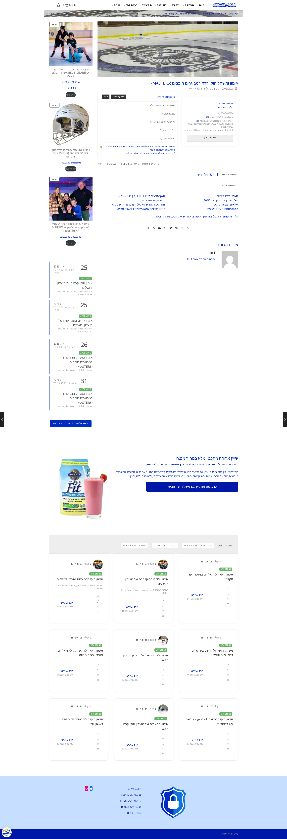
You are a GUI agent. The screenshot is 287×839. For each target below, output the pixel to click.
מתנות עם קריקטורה (130, 794)
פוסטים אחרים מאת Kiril (201, 259)
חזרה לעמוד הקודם (58, 13)
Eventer (222, 13)
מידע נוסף (71, 94)
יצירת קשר (131, 4)
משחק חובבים (119, 96)
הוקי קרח (161, 4)
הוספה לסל (70, 168)
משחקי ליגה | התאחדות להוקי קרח (70, 423)
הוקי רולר (147, 4)
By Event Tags (166, 545)
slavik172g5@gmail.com (221, 116)
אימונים (176, 4)
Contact (112, 163)
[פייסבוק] (182, 228)
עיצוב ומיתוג (134, 788)
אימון (106, 96)
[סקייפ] (149, 228)
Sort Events (226, 546)
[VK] (176, 228)
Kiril (199, 88)
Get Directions (130, 163)
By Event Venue (135, 545)
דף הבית (233, 13)
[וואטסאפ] (154, 228)
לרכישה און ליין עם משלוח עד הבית (192, 486)
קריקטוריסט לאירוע (130, 800)
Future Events (150, 163)
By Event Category (199, 545)
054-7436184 (227, 113)
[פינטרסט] (171, 228)
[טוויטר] (187, 228)
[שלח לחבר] (165, 228)
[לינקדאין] (159, 228)
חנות (201, 4)
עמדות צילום (134, 813)
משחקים (189, 4)
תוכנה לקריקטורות (131, 807)
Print (100, 163)
